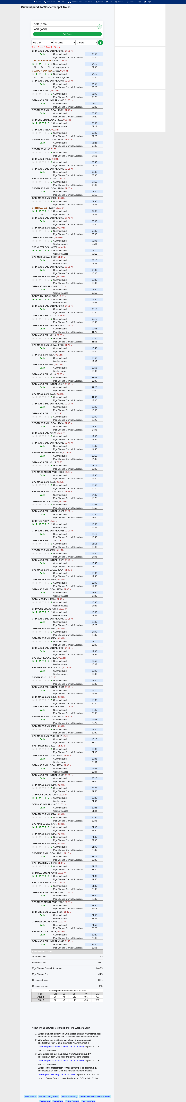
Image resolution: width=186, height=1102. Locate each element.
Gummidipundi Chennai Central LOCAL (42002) (61, 1046)
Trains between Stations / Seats (95, 1096)
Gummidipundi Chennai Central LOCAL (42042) (61, 1060)
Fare (110, 2)
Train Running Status (49, 1096)
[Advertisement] (140, 25)
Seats (100, 2)
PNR (62, 2)
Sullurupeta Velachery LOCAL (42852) (57, 1074)
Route (89, 2)
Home (38, 2)
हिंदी (139, 2)
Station (121, 2)
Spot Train (50, 2)
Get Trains (67, 34)
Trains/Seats (77, 2)
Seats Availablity (69, 1096)
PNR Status (30, 1096)
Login (148, 2)
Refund (132, 2)
